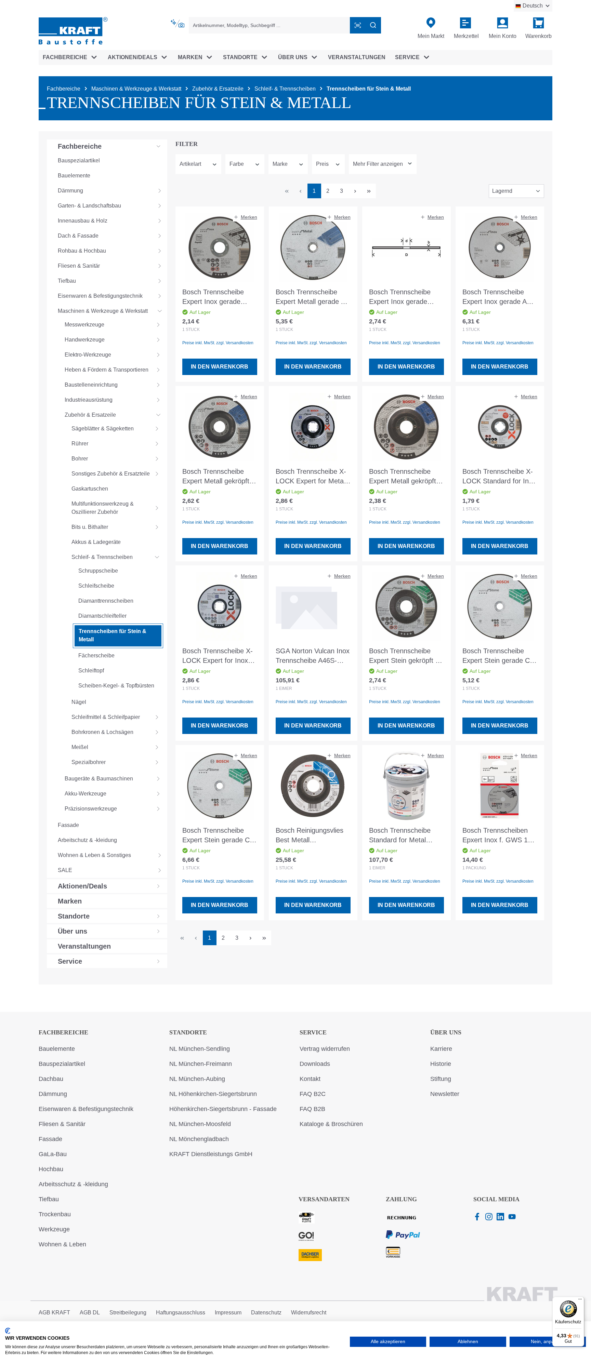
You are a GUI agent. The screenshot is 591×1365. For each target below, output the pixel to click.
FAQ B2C (313, 1093)
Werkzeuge (54, 1229)
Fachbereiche (63, 1032)
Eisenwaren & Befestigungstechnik (86, 1109)
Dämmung (53, 1093)
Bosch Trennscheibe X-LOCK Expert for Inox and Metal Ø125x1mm (217, 656)
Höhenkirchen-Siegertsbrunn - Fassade (223, 1109)
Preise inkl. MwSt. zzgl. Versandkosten (217, 342)
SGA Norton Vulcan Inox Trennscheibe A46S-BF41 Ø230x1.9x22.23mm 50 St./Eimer (313, 656)
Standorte (188, 1032)
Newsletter (444, 1093)
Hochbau (51, 1169)
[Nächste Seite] (355, 191)
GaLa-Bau (53, 1154)
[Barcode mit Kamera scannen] (358, 25)
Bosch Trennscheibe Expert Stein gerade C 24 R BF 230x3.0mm (216, 836)
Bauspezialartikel (62, 1063)
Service (313, 1032)
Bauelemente (57, 1048)
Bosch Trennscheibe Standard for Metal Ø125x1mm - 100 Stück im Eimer (405, 836)
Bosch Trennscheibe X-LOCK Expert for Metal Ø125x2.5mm (311, 477)
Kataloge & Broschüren (331, 1124)
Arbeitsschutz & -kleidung (73, 1184)
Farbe (236, 164)
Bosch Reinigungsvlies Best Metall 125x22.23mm (309, 836)
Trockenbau (55, 1214)
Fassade (50, 1139)
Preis (322, 164)
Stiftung (440, 1078)
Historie (440, 1063)
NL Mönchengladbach (199, 1139)
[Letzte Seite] (369, 191)
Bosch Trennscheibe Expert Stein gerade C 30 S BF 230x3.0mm (496, 656)
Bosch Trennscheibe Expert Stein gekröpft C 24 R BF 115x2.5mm (404, 656)
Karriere (441, 1048)
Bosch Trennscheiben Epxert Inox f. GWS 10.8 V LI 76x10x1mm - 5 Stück (499, 836)
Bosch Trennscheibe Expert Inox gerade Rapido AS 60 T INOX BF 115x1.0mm (402, 297)
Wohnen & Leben (62, 1244)
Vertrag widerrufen (325, 1048)
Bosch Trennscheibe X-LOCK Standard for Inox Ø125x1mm (499, 477)
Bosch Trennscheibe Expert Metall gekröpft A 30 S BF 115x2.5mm (405, 477)
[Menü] (580, 1301)
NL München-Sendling (199, 1048)
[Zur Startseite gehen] (73, 30)
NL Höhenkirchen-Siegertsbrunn (213, 1093)
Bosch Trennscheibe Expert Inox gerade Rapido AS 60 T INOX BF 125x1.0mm (215, 297)
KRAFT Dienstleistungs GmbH (210, 1154)
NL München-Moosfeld (200, 1124)
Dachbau (51, 1078)
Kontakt (310, 1078)
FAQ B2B (312, 1109)
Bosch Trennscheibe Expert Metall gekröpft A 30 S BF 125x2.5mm (218, 477)
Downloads (315, 1063)
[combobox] (269, 25)
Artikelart (190, 164)
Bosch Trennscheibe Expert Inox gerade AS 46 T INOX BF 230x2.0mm (496, 297)
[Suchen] (373, 25)
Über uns (445, 1032)
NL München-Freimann (200, 1063)
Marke (280, 164)
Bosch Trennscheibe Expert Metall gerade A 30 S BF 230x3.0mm (310, 297)
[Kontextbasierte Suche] (178, 23)
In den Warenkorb (219, 367)
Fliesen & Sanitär (62, 1124)
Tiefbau (49, 1199)
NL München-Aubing (197, 1078)
